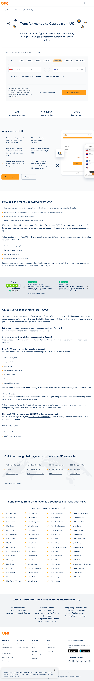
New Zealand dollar (35, 474)
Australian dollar (13, 465)
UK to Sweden (77, 535)
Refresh (38, 52)
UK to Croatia (10, 547)
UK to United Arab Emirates (82, 564)
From (9, 65)
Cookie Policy (15, 676)
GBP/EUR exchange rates (12, 436)
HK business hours (37, 168)
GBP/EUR (34, 414)
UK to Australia (11, 513)
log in (25, 94)
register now (41, 340)
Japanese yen (12, 474)
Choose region (6, 661)
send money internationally (39, 417)
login (33, 212)
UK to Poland (54, 560)
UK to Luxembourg (34, 568)
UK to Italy (31, 547)
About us (34, 644)
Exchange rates (6, 653)
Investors (34, 658)
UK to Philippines (56, 556)
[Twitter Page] (77, 661)
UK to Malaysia (33, 573)
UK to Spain (77, 526)
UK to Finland (10, 573)
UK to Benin (10, 530)
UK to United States (79, 568)
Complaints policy (22, 647)
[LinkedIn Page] (73, 661)
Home (3, 10)
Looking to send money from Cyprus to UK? (47, 508)
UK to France (10, 577)
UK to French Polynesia (13, 581)
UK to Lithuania (33, 564)
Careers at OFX (36, 655)
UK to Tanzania (78, 543)
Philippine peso (55, 474)
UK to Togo (76, 551)
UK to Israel (32, 543)
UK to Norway (55, 535)
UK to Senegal (55, 577)
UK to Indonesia (33, 535)
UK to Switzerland (79, 539)
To (53, 65)
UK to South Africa (79, 518)
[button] (22, 60)
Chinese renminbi (56, 465)
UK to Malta (32, 577)
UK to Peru (54, 551)
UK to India (31, 530)
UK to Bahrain (10, 522)
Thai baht (75, 469)
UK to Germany (33, 513)
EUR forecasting (9, 432)
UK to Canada (10, 539)
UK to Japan (32, 551)
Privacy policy (51, 651)
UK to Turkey (77, 560)
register (19, 94)
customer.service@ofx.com (18, 613)
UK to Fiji (9, 568)
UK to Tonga (77, 556)
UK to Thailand (78, 547)
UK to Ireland (32, 539)
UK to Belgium (10, 526)
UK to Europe (10, 564)
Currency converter (7, 657)
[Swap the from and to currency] (47, 69)
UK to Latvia (32, 560)
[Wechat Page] (81, 661)
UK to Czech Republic (13, 551)
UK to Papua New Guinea (58, 547)
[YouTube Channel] (85, 661)
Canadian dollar (34, 465)
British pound (33, 469)
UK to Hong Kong (34, 522)
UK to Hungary (33, 526)
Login (3, 644)
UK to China (10, 543)
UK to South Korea (79, 522)
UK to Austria (10, 518)
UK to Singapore (55, 581)
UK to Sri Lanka (78, 530)
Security (34, 651)
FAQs (18, 644)
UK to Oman (54, 539)
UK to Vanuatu (77, 573)
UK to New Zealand (56, 530)
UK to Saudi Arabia (56, 573)
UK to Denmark (11, 556)
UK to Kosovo (32, 556)
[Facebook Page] (69, 661)
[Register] (84, 3)
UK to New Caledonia (57, 526)
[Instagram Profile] (89, 661)
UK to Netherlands (56, 522)
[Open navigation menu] (91, 3)
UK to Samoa (54, 568)
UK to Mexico (32, 581)
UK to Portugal (55, 564)
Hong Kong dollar (56, 469)
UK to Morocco (55, 518)
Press (33, 647)
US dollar (75, 474)
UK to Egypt (10, 560)
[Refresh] (7, 52)
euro (9, 469)
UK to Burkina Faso (12, 535)
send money (54, 340)
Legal (48, 644)
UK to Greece (32, 518)
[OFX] (4, 3)
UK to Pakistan (55, 543)
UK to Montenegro (56, 513)
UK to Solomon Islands (80, 513)
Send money (10, 10)
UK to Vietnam (78, 577)
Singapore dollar (77, 465)
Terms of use (51, 647)
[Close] (55, 670)
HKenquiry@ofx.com (47, 621)
